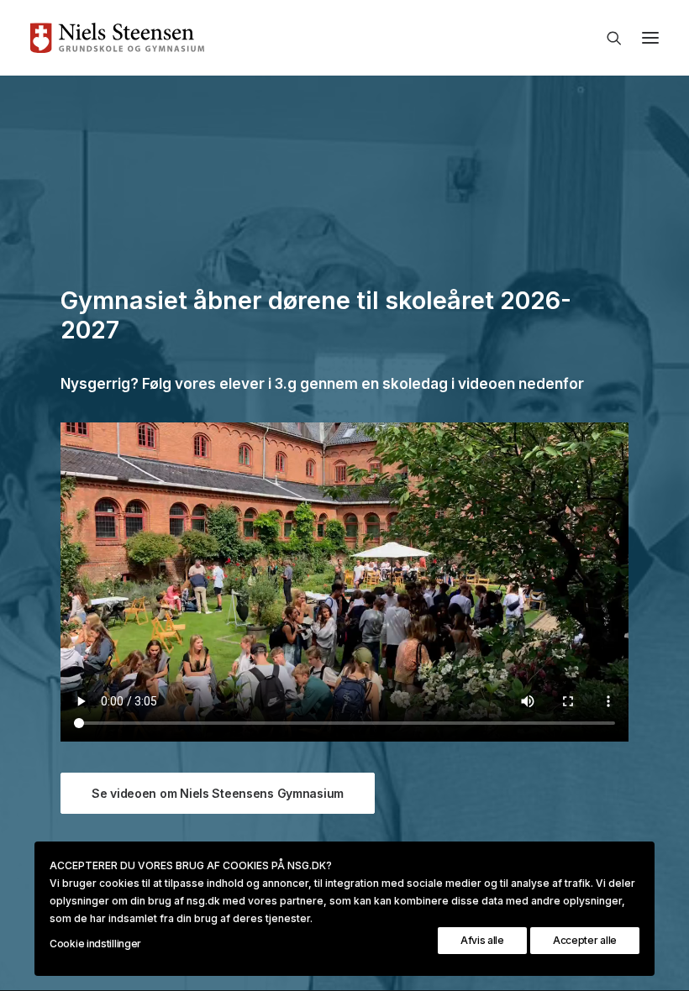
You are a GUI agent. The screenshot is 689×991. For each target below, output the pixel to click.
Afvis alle (482, 940)
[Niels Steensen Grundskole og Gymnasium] (344, 38)
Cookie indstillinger (95, 943)
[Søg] (607, 37)
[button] (650, 38)
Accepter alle (585, 940)
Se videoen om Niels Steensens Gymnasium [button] (218, 793)
